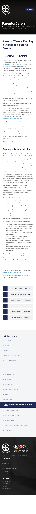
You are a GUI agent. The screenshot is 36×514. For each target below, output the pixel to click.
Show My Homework (6, 488)
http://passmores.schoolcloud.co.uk (16, 187)
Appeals (5, 394)
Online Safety (7, 384)
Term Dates (6, 350)
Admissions (6, 345)
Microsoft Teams (6, 481)
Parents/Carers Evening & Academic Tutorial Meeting (17, 405)
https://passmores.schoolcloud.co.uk (12, 64)
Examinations (7, 370)
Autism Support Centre (10, 389)
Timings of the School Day (11, 355)
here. (15, 141)
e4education (25, 455)
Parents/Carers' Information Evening (15, 425)
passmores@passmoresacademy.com (11, 473)
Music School (7, 399)
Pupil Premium (7, 379)
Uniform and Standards (10, 360)
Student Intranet (5, 483)
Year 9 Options (7, 340)
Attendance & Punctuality (11, 415)
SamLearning (5, 486)
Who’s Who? (6, 365)
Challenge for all (9, 374)
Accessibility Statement (19, 456)
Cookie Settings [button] (30, 456)
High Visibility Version (7, 456)
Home (3, 26)
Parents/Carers (14, 26)
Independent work (9, 420)
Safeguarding (7, 430)
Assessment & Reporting (11, 410)
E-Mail (3, 485)
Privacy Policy (7, 458)
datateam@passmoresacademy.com (12, 118)
